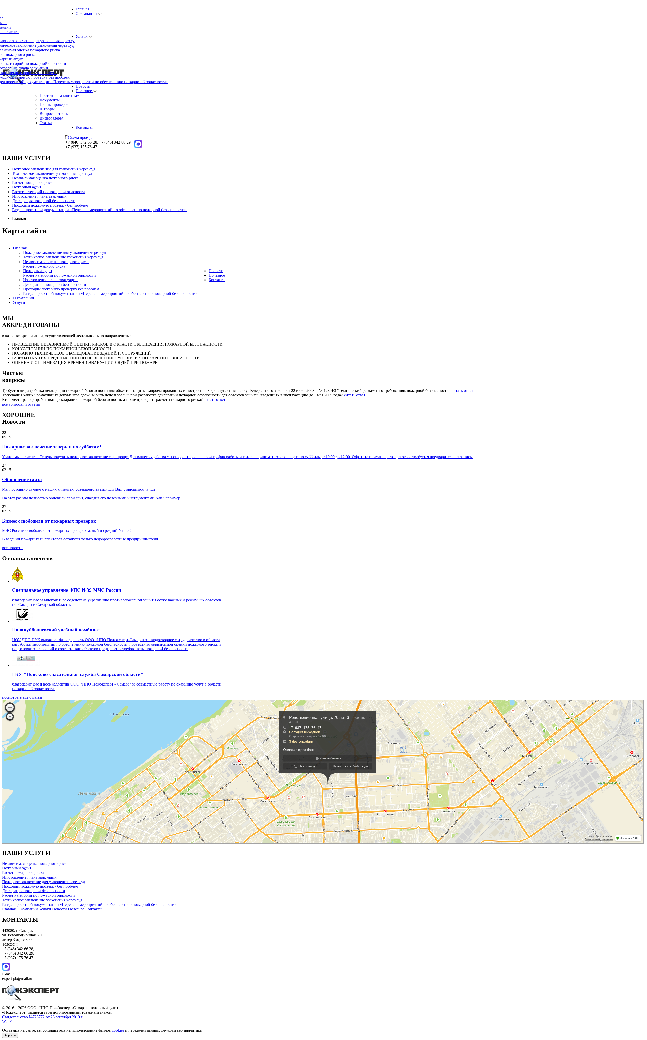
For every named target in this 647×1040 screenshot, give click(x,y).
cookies (118, 1030)
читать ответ (462, 390)
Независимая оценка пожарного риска (45, 178)
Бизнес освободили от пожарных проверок (49, 521)
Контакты (84, 127)
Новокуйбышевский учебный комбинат (56, 629)
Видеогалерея (51, 118)
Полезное (84, 91)
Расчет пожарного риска (33, 182)
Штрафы (47, 109)
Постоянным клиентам (59, 95)
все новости (12, 548)
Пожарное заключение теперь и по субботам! (51, 447)
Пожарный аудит (26, 187)
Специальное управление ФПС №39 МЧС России (66, 590)
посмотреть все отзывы (22, 697)
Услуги (82, 36)
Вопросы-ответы (54, 113)
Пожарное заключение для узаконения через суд (53, 169)
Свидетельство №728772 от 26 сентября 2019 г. (42, 1017)
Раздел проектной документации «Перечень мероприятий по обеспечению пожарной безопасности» (99, 210)
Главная (82, 9)
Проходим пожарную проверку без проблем (50, 205)
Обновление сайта (22, 479)
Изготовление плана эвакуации (39, 196)
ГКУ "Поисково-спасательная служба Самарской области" (77, 674)
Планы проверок (54, 104)
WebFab (8, 1021)
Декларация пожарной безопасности (43, 201)
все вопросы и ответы (21, 404)
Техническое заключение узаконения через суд (52, 173)
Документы (50, 100)
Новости (83, 86)
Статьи (46, 123)
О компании (87, 13)
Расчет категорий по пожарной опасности (48, 192)
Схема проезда (80, 137)
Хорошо (10, 1035)
